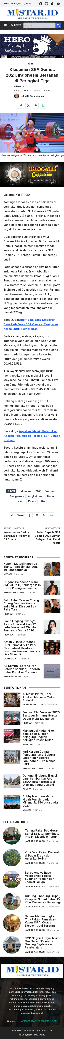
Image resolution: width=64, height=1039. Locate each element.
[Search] (58, 25)
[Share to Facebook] (21, 105)
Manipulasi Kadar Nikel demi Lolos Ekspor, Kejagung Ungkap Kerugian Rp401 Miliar (39, 735)
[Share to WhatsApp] (43, 105)
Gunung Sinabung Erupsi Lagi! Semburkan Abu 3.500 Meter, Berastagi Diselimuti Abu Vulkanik (40, 780)
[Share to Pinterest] (36, 105)
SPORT (32, 64)
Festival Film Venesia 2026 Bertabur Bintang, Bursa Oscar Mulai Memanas (41, 715)
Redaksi (16, 1030)
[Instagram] (46, 3)
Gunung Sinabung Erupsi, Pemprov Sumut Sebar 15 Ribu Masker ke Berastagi (43, 899)
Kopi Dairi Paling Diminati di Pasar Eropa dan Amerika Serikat (42, 855)
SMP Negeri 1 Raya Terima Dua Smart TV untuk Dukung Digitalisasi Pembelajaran (43, 942)
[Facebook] (40, 3)
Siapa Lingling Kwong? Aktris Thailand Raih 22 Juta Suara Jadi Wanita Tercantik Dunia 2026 (20, 625)
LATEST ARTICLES (35, 841)
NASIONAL (28, 744)
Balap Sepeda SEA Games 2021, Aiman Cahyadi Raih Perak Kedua (47, 537)
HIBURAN (8, 614)
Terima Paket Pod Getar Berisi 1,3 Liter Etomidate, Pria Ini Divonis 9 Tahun (42, 833)
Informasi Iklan (44, 1030)
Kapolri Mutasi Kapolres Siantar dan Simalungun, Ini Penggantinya (21, 567)
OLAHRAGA (10, 658)
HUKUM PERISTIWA (14, 592)
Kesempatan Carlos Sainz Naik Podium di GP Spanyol (17, 536)
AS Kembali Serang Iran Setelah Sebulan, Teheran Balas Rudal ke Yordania (22, 669)
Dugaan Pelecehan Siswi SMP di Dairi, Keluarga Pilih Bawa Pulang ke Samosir (22, 585)
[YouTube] (58, 3)
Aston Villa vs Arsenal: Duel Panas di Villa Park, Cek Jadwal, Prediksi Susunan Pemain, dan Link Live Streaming (22, 648)
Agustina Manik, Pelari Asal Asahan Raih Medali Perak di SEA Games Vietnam (32, 436)
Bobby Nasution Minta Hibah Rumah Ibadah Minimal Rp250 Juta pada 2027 (40, 801)
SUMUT (27, 789)
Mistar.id (19, 86)
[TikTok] (52, 3)
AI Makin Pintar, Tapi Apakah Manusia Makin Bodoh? (39, 697)
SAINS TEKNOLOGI (33, 704)
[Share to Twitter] (28, 105)
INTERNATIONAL (12, 676)
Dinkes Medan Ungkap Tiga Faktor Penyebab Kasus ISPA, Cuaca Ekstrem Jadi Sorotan (40, 920)
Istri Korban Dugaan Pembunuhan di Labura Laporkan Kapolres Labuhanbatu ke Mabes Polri (39, 758)
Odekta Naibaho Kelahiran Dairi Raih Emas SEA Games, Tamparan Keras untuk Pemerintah (31, 324)
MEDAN (8, 574)
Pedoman (29, 1030)
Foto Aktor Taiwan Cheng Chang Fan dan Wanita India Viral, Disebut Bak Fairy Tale (21, 604)
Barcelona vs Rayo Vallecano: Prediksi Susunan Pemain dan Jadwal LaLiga (39, 877)
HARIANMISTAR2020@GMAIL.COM (38, 1021)
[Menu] (5, 25)
